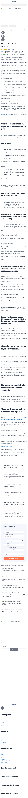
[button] (14, 5)
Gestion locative (12, 26)
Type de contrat (12, 547)
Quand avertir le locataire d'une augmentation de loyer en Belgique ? (14, 504)
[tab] (14, 466)
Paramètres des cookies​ (9, 793)
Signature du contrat (8, 534)
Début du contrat (9, 538)
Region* (5, 529)
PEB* (5, 551)
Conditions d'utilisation (9, 776)
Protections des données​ (10, 785)
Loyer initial (6, 543)
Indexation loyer (5, 26)
